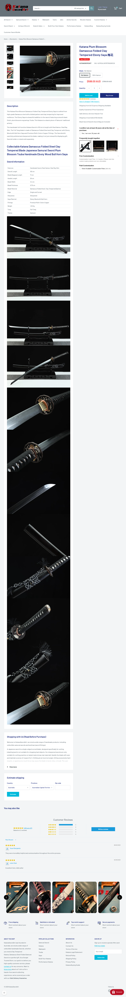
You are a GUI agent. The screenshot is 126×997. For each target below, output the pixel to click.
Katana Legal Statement (74, 952)
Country (10, 783)
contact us (7, 966)
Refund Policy (70, 955)
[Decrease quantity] (89, 88)
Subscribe (101, 957)
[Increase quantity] (99, 88)
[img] (10, 845)
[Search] (91, 8)
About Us (69, 943)
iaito (61, 20)
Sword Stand (8, 26)
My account (102, 9)
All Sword (7, 20)
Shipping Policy (71, 959)
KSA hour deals (99, 946)
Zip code (58, 783)
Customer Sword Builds (12, 32)
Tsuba (41, 952)
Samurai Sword (21, 20)
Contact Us (69, 946)
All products (13, 39)
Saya (40, 955)
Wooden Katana (85, 20)
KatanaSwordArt (85, 63)
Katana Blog (88, 26)
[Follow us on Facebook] (109, 990)
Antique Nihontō (24, 26)
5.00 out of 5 (28, 828)
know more (8, 969)
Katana (34, 20)
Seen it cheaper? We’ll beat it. (89, 101)
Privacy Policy (70, 962)
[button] (84, 99)
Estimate (13, 794)
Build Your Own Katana (55, 26)
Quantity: (82, 88)
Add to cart (89, 95)
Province (34, 783)
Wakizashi (45, 20)
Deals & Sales (37, 26)
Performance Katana (74, 26)
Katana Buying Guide (103, 26)
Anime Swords (72, 20)
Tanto (55, 20)
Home (6, 39)
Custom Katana (99, 20)
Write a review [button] (103, 829)
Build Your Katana (45, 959)
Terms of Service (71, 949)
